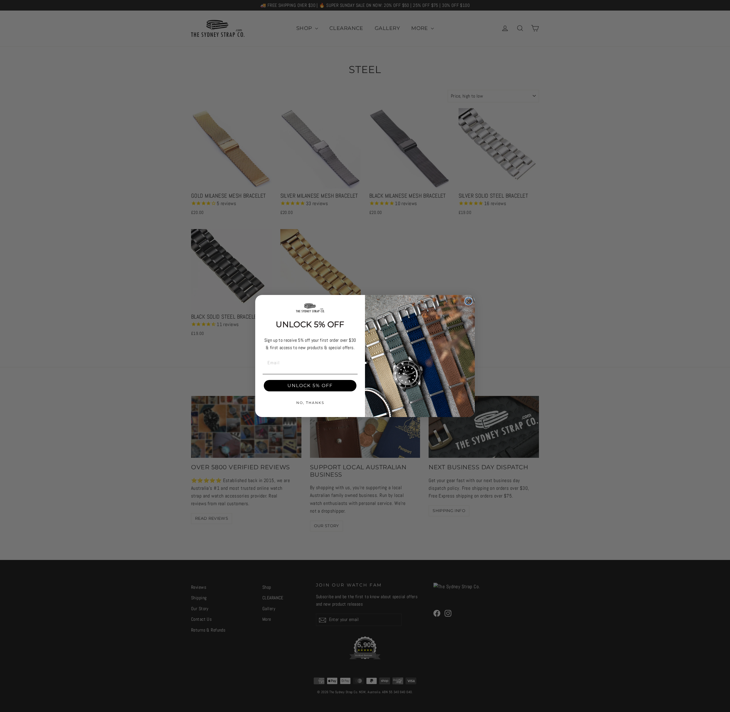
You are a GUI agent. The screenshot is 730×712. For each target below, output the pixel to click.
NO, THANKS (310, 402)
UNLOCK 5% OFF (310, 385)
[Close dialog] (468, 301)
